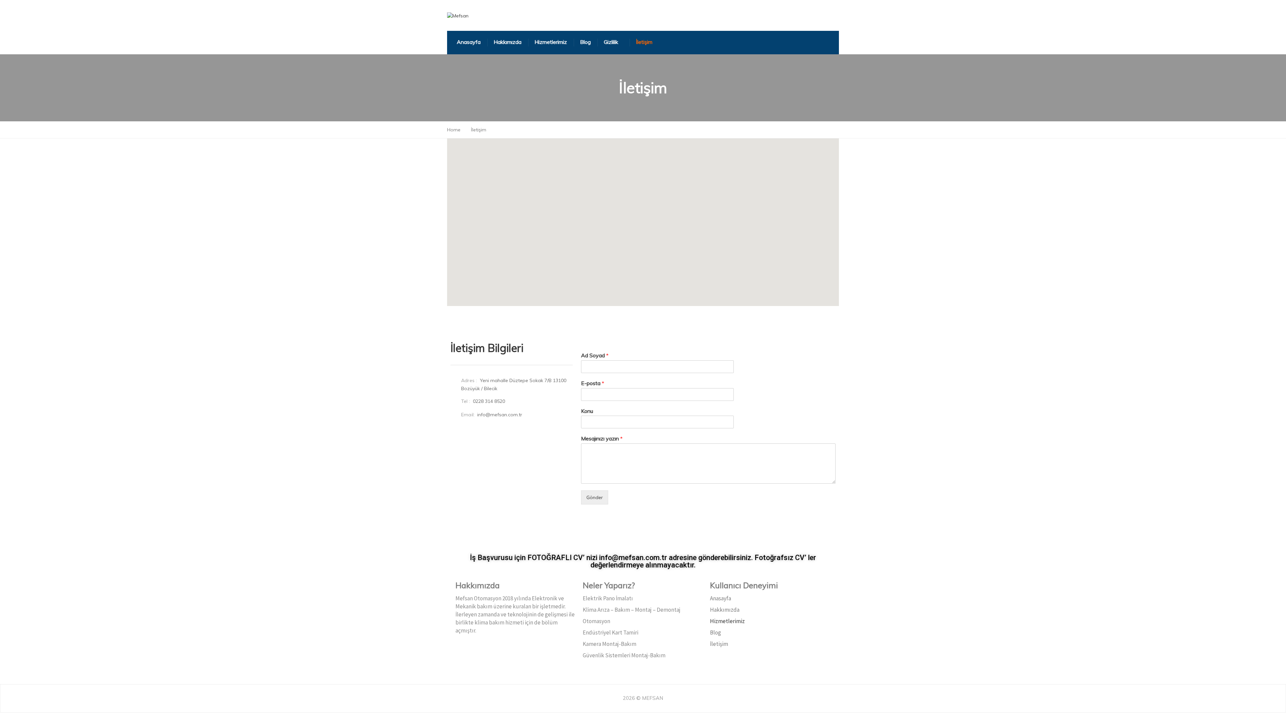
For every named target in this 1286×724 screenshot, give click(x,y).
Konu (587, 411)
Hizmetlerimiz (727, 621)
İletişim (719, 644)
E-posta (592, 383)
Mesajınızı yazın (602, 438)
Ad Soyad (595, 355)
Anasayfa (720, 598)
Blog (715, 632)
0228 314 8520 (489, 401)
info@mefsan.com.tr (499, 415)
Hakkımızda (724, 609)
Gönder (594, 497)
